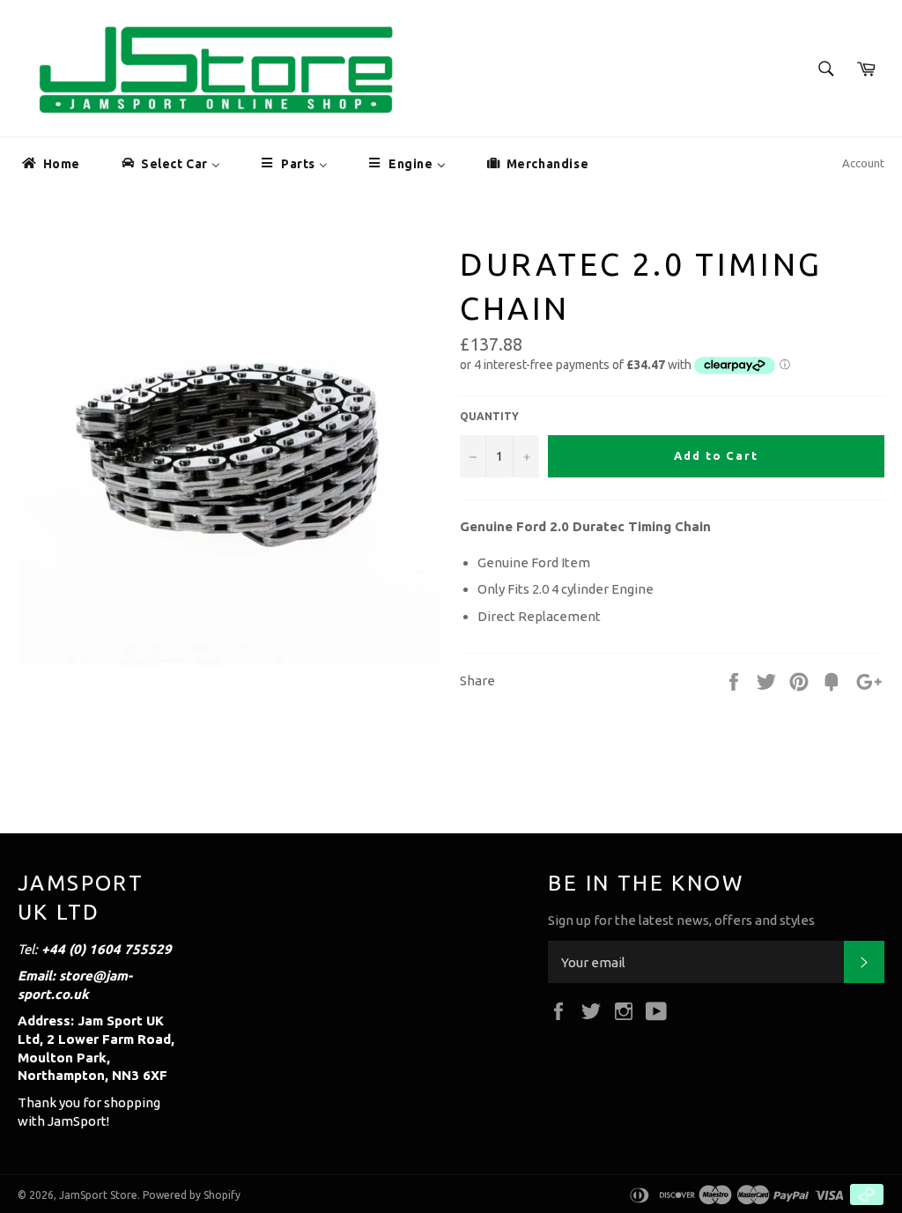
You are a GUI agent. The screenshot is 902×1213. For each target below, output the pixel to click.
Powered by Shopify (191, 1195)
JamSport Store (98, 1195)
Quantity (489, 416)
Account (863, 163)
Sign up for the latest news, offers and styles (681, 920)
